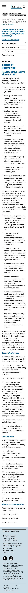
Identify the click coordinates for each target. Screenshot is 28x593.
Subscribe (16, 7)
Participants (7, 51)
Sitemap (5, 588)
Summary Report (9, 44)
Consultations (8, 55)
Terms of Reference (10, 40)
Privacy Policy (14, 588)
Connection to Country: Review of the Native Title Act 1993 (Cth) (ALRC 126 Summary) (13, 33)
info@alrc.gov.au (14, 545)
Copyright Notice (9, 590)
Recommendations (10, 47)
